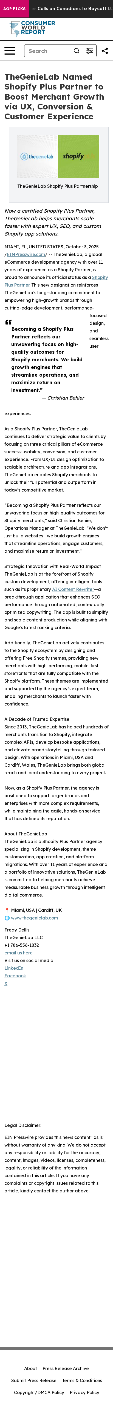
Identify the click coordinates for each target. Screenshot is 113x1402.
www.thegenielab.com (34, 918)
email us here (18, 952)
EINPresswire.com (26, 254)
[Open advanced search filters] (89, 50)
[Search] (76, 50)
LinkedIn (13, 968)
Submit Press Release (33, 1380)
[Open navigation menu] (9, 50)
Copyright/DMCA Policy (39, 1392)
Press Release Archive (66, 1368)
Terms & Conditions (82, 1380)
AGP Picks (14, 8)
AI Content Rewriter (73, 589)
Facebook (15, 975)
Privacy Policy (84, 1392)
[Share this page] (105, 50)
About (30, 1368)
